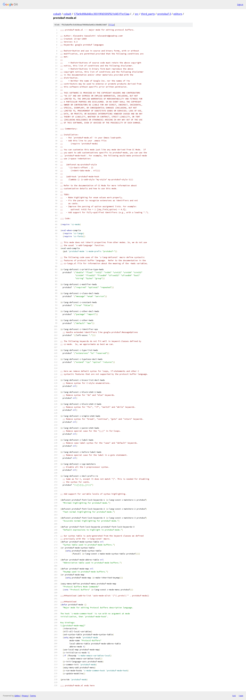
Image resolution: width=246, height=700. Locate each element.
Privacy (25, 695)
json (241, 695)
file (111, 25)
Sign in (240, 4)
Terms (33, 695)
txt (234, 695)
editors (177, 14)
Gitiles (17, 695)
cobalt (57, 14)
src (137, 14)
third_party (148, 14)
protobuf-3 (164, 14)
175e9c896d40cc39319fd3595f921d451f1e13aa (101, 14)
